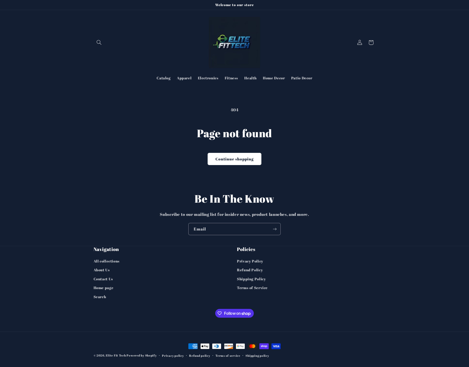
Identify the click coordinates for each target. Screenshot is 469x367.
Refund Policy (250, 270)
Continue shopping (234, 159)
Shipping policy (257, 355)
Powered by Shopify (142, 355)
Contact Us (103, 278)
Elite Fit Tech (116, 355)
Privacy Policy (250, 261)
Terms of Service (252, 287)
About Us (102, 270)
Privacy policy (173, 355)
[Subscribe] (274, 229)
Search (100, 296)
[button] (99, 42)
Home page (104, 287)
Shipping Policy (251, 278)
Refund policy (199, 355)
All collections (107, 261)
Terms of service (227, 355)
